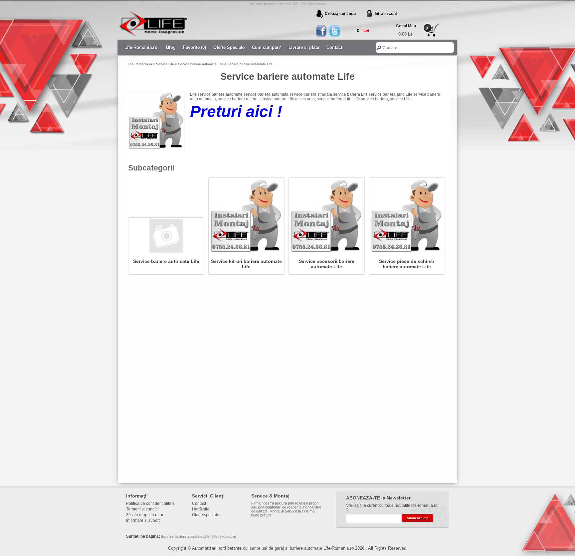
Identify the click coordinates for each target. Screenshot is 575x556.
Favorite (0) (194, 47)
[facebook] (321, 31)
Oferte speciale (205, 514)
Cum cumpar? (266, 47)
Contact (334, 47)
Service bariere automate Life (200, 64)
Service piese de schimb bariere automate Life (406, 264)
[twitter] (334, 31)
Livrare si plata (303, 47)
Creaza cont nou (340, 13)
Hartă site (200, 509)
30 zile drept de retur (144, 514)
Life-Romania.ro (140, 47)
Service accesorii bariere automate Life (326, 264)
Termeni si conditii (142, 509)
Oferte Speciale (229, 47)
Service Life (165, 64)
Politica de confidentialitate (150, 503)
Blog (171, 47)
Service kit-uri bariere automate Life (246, 264)
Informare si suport (143, 520)
